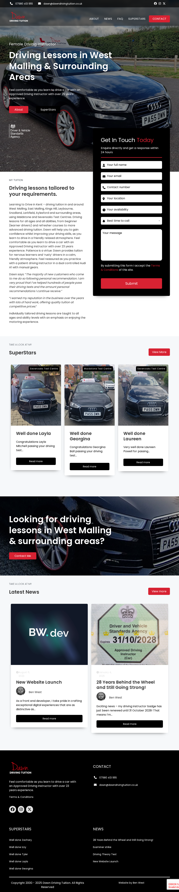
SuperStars (48, 110)
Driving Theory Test (105, 854)
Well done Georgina (21, 868)
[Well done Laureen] (143, 395)
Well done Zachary (20, 840)
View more (159, 591)
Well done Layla (18, 861)
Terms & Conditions (21, 797)
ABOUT (94, 19)
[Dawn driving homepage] (18, 14)
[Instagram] (160, 3)
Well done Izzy (17, 847)
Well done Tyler (18, 854)
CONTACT (159, 19)
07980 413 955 (24, 3)
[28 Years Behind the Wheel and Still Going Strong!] (129, 634)
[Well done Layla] (36, 395)
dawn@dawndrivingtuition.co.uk (63, 3)
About (19, 110)
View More (159, 352)
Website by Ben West (131, 882)
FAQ (120, 19)
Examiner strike (102, 847)
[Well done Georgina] (90, 395)
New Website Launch (105, 861)
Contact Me (23, 556)
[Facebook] (155, 3)
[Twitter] (164, 3)
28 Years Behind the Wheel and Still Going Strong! (123, 840)
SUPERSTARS (136, 19)
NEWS (108, 19)
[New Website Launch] (49, 634)
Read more (39, 462)
